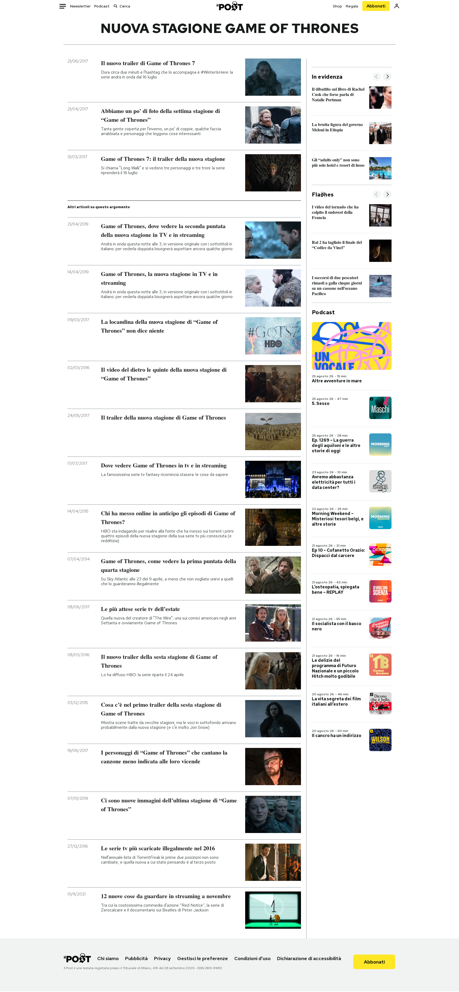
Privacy (162, 958)
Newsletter (80, 6)
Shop (337, 6)
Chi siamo (108, 958)
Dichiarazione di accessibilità (309, 958)
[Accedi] (397, 6)
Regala (352, 6)
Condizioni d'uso (252, 958)
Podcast (101, 6)
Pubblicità (136, 958)
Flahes (323, 194)
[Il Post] (229, 6)
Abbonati (376, 6)
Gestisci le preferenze (202, 958)
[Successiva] (387, 77)
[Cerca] (115, 6)
